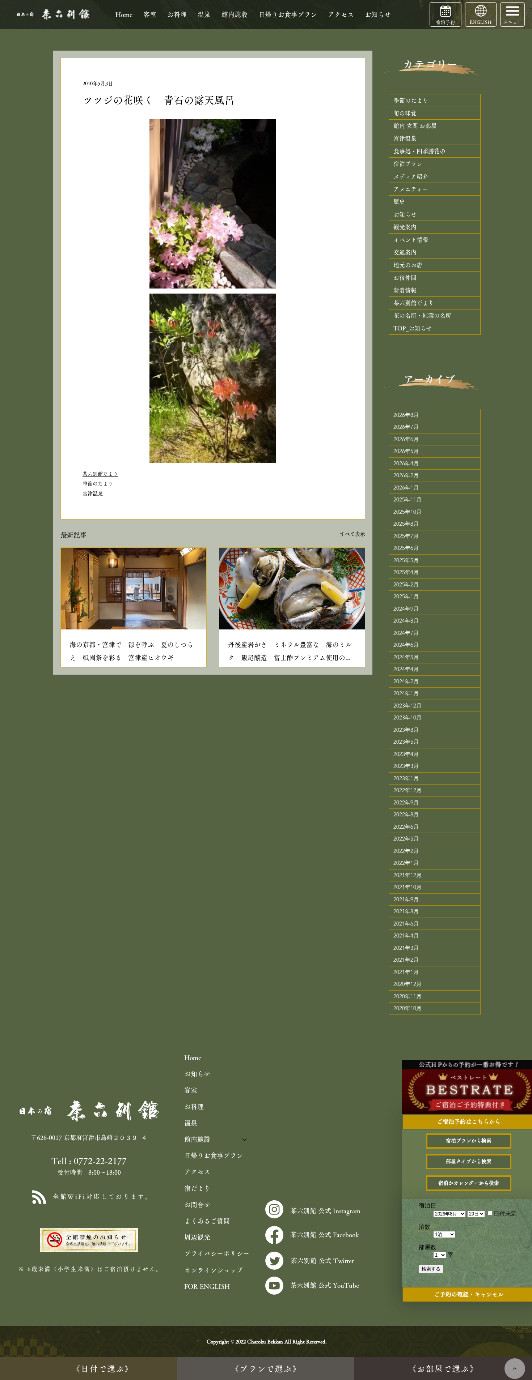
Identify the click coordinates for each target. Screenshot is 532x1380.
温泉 (190, 1123)
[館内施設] (245, 1139)
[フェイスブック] (274, 1235)
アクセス (197, 1171)
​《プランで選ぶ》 (266, 1369)
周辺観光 (197, 1237)
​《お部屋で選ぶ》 (443, 1369)
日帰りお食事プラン (213, 1155)
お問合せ (197, 1204)
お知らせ (197, 1074)
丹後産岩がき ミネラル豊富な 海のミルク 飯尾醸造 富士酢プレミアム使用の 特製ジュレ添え (290, 652)
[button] (512, 11)
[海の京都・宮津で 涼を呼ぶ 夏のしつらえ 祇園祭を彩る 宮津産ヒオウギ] (133, 588)
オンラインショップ (213, 1270)
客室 (190, 1090)
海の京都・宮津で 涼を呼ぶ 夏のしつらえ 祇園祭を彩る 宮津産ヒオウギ (131, 651)
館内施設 (197, 1139)
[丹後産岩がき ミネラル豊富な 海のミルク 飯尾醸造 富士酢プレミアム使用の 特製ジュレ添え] (292, 588)
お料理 (194, 1106)
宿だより (197, 1188)
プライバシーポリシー (216, 1253)
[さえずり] (274, 1261)
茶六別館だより (100, 474)
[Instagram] (274, 1209)
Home (192, 1057)
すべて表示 (352, 534)
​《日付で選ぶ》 (102, 1369)
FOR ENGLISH (207, 1286)
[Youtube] (274, 1286)
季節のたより (98, 483)
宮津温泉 (93, 493)
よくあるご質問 (207, 1221)
